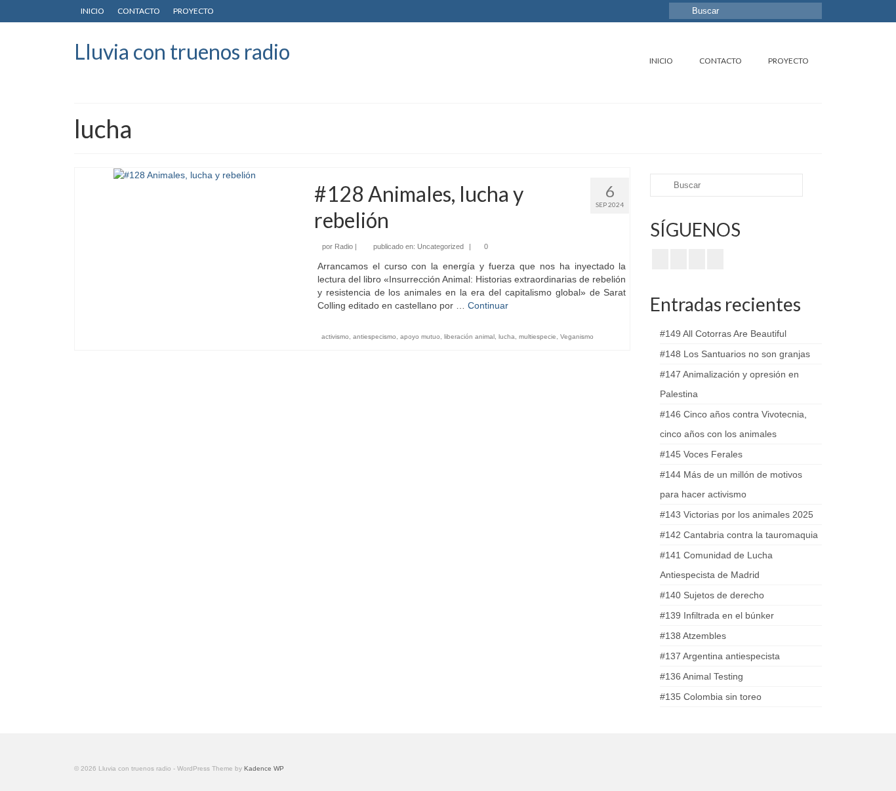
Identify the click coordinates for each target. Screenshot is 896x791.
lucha (507, 336)
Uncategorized (440, 246)
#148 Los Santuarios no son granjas (735, 354)
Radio (344, 246)
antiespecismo (374, 336)
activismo (335, 336)
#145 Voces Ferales (701, 454)
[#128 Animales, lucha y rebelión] (184, 174)
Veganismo (577, 336)
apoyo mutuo (420, 336)
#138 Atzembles (693, 635)
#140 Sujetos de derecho (712, 595)
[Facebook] (660, 259)
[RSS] (715, 259)
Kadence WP (264, 768)
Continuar (488, 305)
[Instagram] (697, 259)
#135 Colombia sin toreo (711, 696)
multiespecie (537, 336)
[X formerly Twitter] (678, 259)
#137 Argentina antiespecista (720, 656)
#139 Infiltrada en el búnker (717, 615)
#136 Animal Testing (701, 676)
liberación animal (469, 336)
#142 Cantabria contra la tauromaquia (739, 535)
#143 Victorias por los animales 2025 (736, 514)
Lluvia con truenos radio (182, 51)
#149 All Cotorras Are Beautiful (723, 333)
